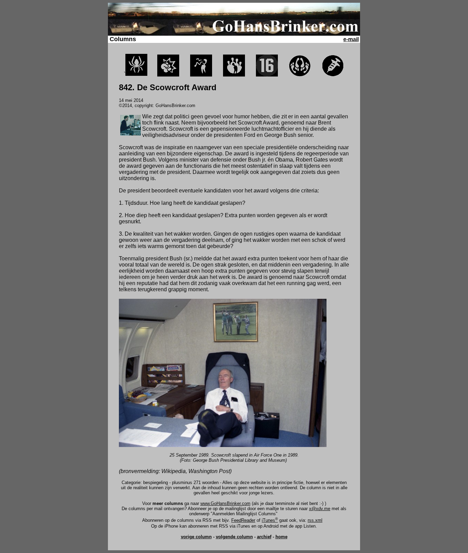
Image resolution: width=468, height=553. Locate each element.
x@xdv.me (319, 508)
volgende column (234, 536)
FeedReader (243, 520)
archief (264, 536)
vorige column (196, 536)
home (281, 536)
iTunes (270, 520)
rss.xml (315, 520)
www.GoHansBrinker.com (225, 503)
